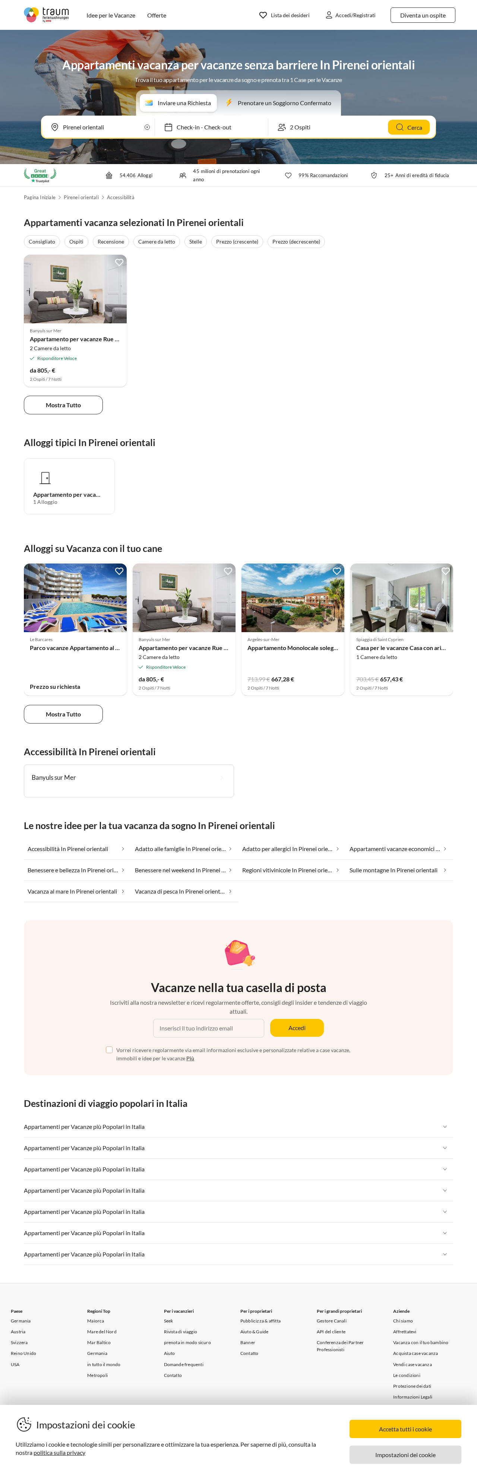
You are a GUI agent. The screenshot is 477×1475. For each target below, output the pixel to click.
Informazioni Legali (412, 1397)
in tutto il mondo (103, 1364)
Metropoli (97, 1375)
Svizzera (19, 1342)
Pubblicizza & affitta (260, 1321)
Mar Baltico (99, 1342)
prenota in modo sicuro (187, 1342)
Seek (168, 1321)
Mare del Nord (102, 1331)
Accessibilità (121, 197)
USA (15, 1364)
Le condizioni (406, 1375)
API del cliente (331, 1331)
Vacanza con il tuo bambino (420, 1342)
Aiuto (169, 1353)
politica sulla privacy (59, 1452)
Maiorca (95, 1321)
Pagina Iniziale (40, 197)
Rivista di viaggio (181, 1331)
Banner (247, 1342)
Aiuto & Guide (254, 1331)
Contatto (173, 1375)
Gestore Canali (332, 1321)
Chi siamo (403, 1321)
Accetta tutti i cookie (405, 1428)
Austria (18, 1331)
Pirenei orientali (81, 197)
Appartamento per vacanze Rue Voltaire (83, 338)
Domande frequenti (183, 1364)
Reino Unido (23, 1353)
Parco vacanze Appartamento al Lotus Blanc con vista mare (107, 647)
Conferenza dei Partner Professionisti (340, 1346)
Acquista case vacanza (415, 1353)
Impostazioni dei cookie (405, 1454)
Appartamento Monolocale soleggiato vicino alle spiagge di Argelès (335, 647)
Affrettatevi (404, 1331)
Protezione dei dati (412, 1386)
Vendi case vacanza (412, 1364)
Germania (21, 1321)
